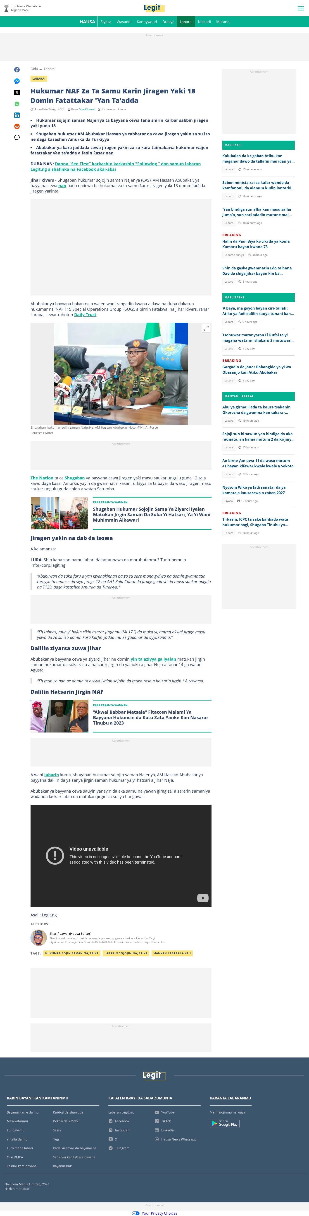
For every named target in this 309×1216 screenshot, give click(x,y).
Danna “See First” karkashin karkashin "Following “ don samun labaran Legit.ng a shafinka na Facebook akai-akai (116, 166)
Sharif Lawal (87, 109)
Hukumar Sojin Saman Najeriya (72, 953)
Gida (34, 68)
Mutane (222, 21)
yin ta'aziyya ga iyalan (153, 659)
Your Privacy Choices (159, 1213)
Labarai (186, 21)
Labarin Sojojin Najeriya (126, 953)
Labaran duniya (234, 255)
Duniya (168, 21)
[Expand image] (206, 328)
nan (62, 185)
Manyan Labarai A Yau (172, 953)
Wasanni (124, 21)
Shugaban (75, 478)
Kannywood (147, 21)
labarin (51, 774)
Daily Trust (85, 314)
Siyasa (106, 21)
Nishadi (204, 21)
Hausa (87, 22)
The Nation (42, 478)
